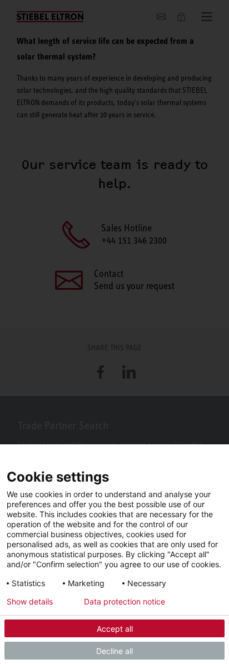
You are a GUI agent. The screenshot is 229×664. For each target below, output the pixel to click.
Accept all (115, 628)
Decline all (114, 651)
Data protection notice (124, 601)
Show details (30, 601)
